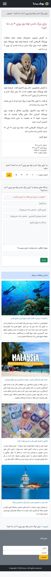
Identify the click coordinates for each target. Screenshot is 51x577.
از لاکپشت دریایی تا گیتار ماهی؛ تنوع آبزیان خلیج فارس (29, 318)
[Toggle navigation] (4, 3)
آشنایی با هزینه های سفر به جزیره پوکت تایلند (32, 441)
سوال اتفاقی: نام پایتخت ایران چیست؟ (32, 248)
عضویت (44, 557)
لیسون (45, 526)
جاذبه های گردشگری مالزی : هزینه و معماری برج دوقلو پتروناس (26, 380)
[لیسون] (41, 4)
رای (9, 174)
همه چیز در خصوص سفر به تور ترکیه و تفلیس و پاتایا (30, 502)
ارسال (44, 260)
